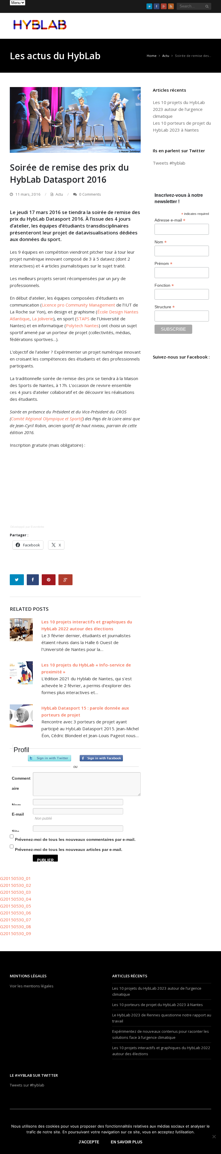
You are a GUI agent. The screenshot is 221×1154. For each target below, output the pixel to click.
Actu (59, 194)
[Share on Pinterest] (49, 579)
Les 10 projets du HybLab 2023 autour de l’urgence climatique (179, 109)
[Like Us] (156, 6)
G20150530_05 (15, 906)
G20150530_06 (15, 913)
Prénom (163, 263)
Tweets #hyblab (169, 163)
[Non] (214, 1136)
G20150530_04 (15, 899)
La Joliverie (42, 318)
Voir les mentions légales (32, 986)
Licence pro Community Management (78, 305)
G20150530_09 (15, 933)
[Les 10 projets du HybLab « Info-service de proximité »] (21, 672)
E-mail (18, 814)
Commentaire (21, 783)
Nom (16, 805)
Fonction (164, 285)
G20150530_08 (15, 926)
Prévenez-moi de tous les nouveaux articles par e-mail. (68, 849)
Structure (165, 307)
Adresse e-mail (170, 220)
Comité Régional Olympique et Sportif (47, 418)
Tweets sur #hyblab (27, 1085)
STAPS (83, 318)
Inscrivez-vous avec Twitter (49, 758)
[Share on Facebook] (33, 579)
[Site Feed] (171, 6)
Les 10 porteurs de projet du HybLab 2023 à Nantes (157, 1004)
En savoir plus (126, 1142)
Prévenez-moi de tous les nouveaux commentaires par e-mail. (75, 839)
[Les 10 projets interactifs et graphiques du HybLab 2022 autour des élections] (21, 629)
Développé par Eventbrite (27, 526)
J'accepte (89, 1142)
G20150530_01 (15, 878)
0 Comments (90, 194)
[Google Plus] (164, 6)
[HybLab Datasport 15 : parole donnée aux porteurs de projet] (21, 715)
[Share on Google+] (65, 579)
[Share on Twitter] (17, 579)
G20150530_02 (15, 885)
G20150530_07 (15, 919)
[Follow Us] (149, 6)
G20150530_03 (15, 892)
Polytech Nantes (82, 325)
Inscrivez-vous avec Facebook (101, 758)
